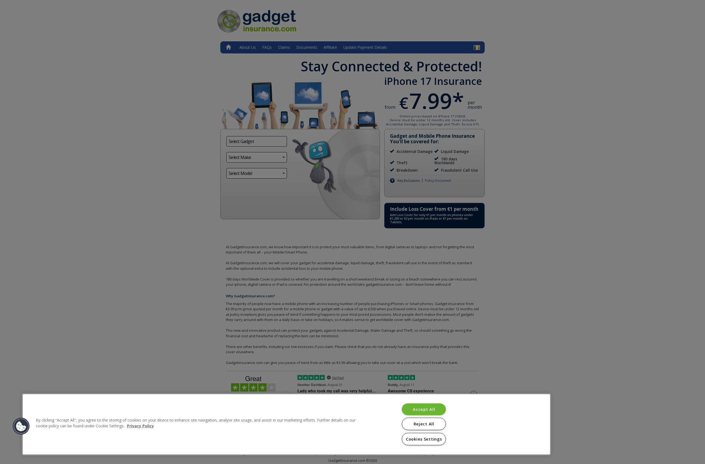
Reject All (424, 424)
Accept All (424, 409)
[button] (21, 426)
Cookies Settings (424, 439)
